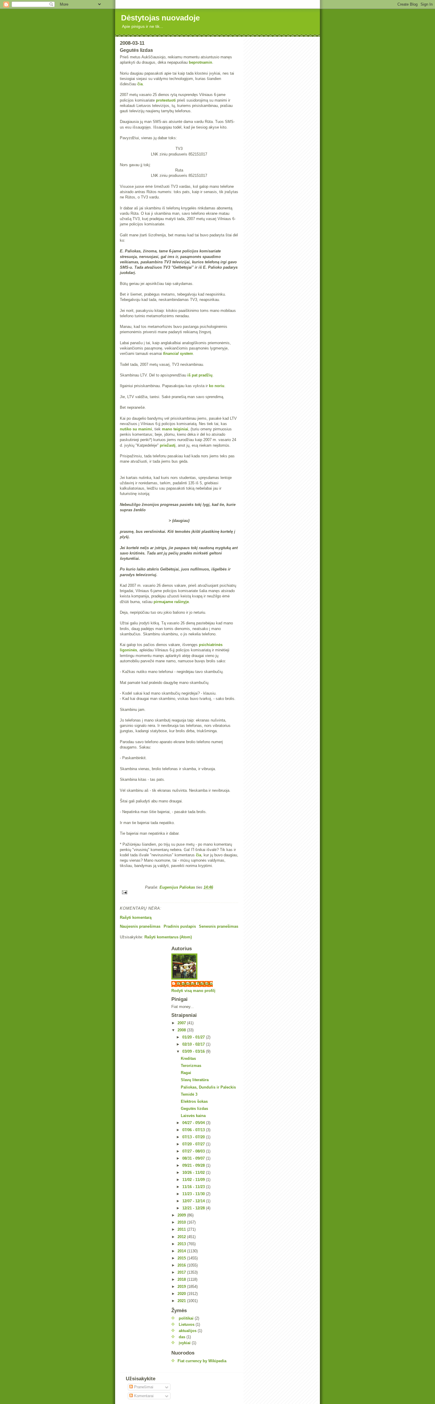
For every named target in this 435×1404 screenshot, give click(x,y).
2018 (182, 1279)
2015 (182, 1258)
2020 (182, 1293)
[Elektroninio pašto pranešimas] (179, 892)
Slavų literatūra (195, 1080)
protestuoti (166, 100)
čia (140, 84)
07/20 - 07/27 (194, 1144)
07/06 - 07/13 (194, 1130)
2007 (182, 1023)
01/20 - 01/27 (194, 1037)
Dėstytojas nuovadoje (160, 17)
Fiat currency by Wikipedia (202, 1361)
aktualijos (187, 1330)
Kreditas (188, 1058)
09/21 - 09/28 (194, 1165)
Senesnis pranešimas (218, 926)
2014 (182, 1251)
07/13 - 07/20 (194, 1137)
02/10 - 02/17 (194, 1044)
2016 (182, 1265)
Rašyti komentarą (136, 917)
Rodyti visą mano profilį (193, 990)
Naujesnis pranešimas (140, 926)
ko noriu (216, 386)
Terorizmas (191, 1065)
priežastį (167, 445)
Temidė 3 (189, 1094)
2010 (182, 1222)
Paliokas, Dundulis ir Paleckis (208, 1087)
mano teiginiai (175, 429)
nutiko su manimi (136, 429)
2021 (182, 1301)
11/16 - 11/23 (194, 1187)
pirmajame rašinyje (171, 602)
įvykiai (185, 1343)
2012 (182, 1237)
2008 (182, 1030)
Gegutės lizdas (194, 1108)
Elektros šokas (194, 1101)
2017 (182, 1272)
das (182, 1337)
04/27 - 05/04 (194, 1123)
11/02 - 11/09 (194, 1179)
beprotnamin (200, 62)
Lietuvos (186, 1324)
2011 (182, 1229)
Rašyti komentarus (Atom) (168, 937)
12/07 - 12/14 (194, 1201)
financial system (178, 353)
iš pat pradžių (199, 375)
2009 (182, 1215)
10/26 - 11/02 (194, 1172)
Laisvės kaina (193, 1115)
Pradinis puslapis (180, 926)
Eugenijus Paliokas (195, 983)
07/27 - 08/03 (194, 1151)
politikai (186, 1318)
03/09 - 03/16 (194, 1051)
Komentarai (143, 1396)
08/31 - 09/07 (194, 1158)
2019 (182, 1286)
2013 (182, 1244)
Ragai (186, 1072)
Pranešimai (143, 1387)
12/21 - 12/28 (194, 1208)
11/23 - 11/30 (194, 1194)
